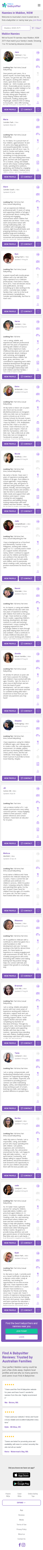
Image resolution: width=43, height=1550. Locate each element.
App (21, 1510)
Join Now (37, 20)
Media (21, 1520)
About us (21, 1534)
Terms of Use (21, 1525)
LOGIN (21, 1337)
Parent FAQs (8, 1495)
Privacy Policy (21, 1529)
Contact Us (21, 1539)
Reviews (21, 1515)
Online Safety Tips (33, 1495)
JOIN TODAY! (21, 1331)
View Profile (10, 110)
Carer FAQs (20, 1495)
